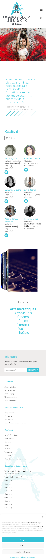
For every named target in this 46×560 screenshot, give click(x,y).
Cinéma (23, 316)
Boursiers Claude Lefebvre (15, 459)
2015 (10, 166)
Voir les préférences (23, 552)
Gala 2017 (8, 507)
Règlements (9, 412)
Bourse (26, 163)
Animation (17, 161)
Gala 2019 (8, 501)
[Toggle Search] (41, 18)
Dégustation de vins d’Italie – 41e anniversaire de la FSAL (17, 472)
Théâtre (23, 332)
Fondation (8, 381)
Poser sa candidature (13, 407)
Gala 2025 (8, 484)
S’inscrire (8, 416)
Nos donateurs (10, 400)
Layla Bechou (30, 189)
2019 (6, 229)
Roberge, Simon (31, 219)
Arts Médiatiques (11, 435)
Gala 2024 (8, 487)
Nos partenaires (10, 397)
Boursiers (8, 430)
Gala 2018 (8, 504)
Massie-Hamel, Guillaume (11, 220)
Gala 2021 (8, 497)
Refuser (23, 546)
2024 (12, 195)
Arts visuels (23, 313)
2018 (36, 163)
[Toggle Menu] (41, 10)
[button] (43, 517)
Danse (23, 320)
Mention (27, 195)
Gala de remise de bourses (15, 423)
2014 (6, 166)
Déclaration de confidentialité (28, 557)
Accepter (23, 540)
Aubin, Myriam (10, 158)
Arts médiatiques (23, 309)
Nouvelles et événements (15, 466)
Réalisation (8, 161)
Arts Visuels (9, 438)
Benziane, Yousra (32, 158)
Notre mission (10, 387)
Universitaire (9, 168)
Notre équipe (9, 393)
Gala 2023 (8, 490)
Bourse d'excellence (11, 163)
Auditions (8, 419)
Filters (11, 138)
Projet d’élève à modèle (13, 477)
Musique (23, 328)
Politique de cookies (14, 557)
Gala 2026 (8, 480)
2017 (32, 163)
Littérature (23, 324)
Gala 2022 (8, 494)
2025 (38, 195)
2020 (11, 229)
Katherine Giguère (12, 189)
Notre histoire (10, 390)
